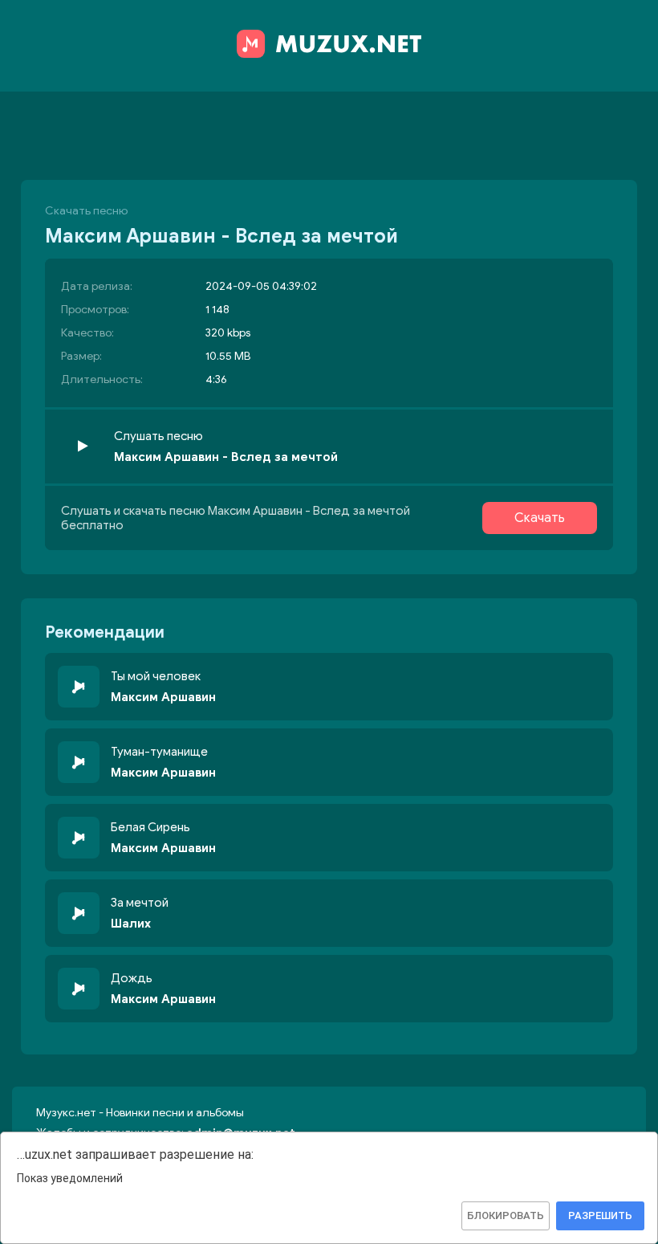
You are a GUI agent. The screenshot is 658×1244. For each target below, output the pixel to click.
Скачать (539, 518)
